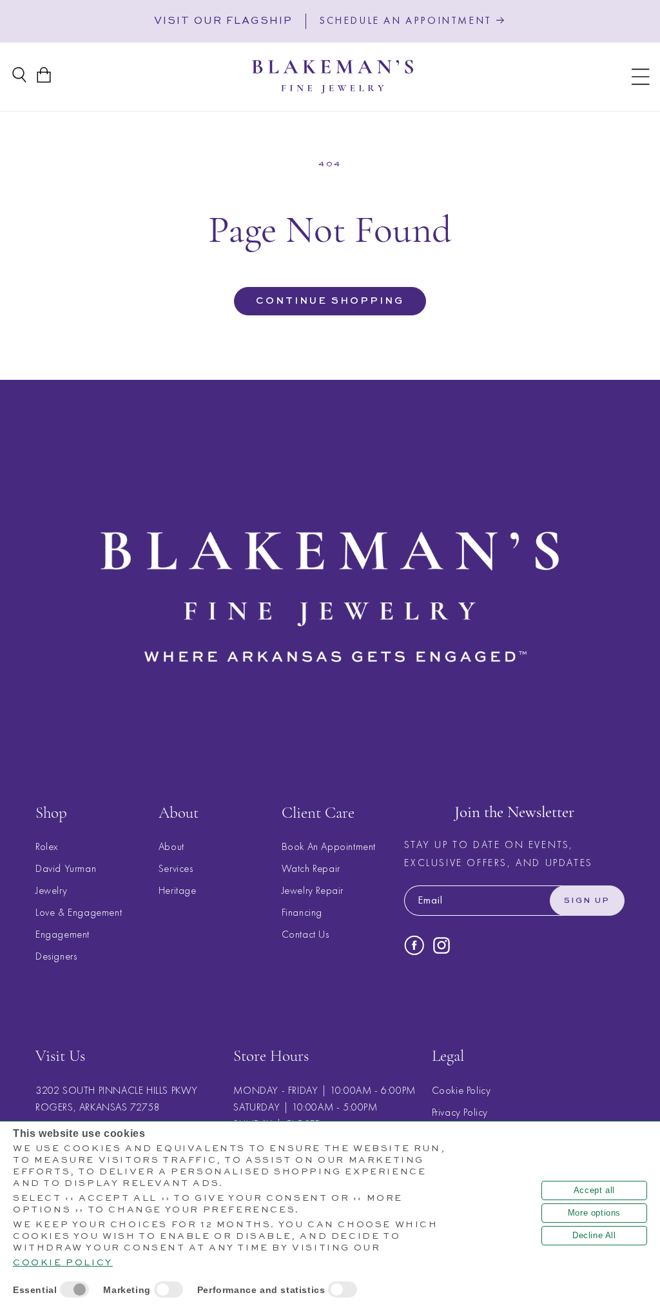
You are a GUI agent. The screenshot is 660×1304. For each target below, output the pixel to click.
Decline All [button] (594, 1235)
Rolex (46, 846)
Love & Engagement (78, 912)
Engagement (62, 934)
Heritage (178, 890)
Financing (302, 912)
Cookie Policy (461, 1090)
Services (176, 868)
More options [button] (594, 1213)
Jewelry (51, 890)
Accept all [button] (594, 1190)
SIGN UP (587, 901)
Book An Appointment (329, 846)
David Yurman (65, 868)
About (171, 846)
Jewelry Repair (313, 890)
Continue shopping (330, 301)
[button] (640, 76)
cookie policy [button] (63, 1262)
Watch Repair (311, 868)
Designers (56, 956)
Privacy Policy (460, 1112)
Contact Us (305, 934)
